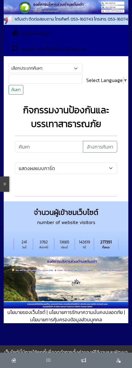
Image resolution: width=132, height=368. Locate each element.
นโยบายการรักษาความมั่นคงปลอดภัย (86, 312)
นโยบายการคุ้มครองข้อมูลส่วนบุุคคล (66, 319)
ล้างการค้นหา (100, 146)
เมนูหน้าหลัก (35, 33)
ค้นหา (16, 90)
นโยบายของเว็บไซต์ (26, 312)
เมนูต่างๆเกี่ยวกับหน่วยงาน (53, 48)
